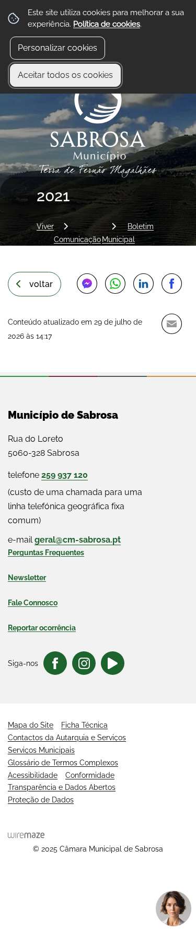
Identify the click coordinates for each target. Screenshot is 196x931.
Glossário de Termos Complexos (63, 762)
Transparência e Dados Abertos (62, 787)
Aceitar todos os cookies (65, 75)
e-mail (64, 540)
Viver (45, 226)
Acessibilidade (32, 775)
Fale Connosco (32, 603)
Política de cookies (106, 24)
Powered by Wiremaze (26, 835)
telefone (48, 475)
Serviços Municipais (41, 750)
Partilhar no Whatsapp (114, 283)
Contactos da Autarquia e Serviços (67, 737)
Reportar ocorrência (42, 628)
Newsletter (27, 577)
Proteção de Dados (41, 800)
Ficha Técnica (84, 725)
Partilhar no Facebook (171, 283)
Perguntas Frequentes (46, 552)
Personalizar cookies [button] (57, 48)
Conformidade (89, 775)
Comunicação (77, 239)
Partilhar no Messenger (86, 283)
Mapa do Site (30, 725)
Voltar (41, 284)
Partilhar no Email (171, 323)
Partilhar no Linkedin (143, 283)
